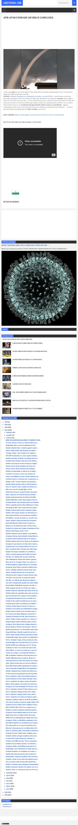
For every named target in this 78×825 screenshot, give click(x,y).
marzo (8, 783)
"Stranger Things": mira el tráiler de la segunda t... (21, 453)
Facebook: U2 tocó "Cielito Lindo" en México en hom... (22, 705)
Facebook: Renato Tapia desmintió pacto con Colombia (22, 502)
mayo (8, 778)
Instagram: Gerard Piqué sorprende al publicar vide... (22, 567)
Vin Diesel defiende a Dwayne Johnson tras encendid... (22, 564)
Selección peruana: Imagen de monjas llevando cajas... (22, 575)
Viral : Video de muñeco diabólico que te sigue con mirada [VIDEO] (29, 392)
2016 (6, 792)
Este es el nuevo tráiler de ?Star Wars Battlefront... (21, 762)
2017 (6, 430)
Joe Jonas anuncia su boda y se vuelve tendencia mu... (22, 443)
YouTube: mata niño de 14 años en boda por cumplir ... (22, 463)
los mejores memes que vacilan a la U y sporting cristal (27, 359)
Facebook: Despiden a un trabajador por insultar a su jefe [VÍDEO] (31, 96)
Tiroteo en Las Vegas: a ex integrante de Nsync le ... (21, 653)
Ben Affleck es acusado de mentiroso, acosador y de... (22, 518)
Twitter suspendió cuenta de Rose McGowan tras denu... (22, 505)
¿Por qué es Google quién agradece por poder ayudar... (22, 583)
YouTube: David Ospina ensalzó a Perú (17, 531)
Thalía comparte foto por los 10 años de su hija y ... (21, 588)
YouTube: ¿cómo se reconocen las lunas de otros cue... (22, 769)
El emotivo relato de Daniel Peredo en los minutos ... (21, 539)
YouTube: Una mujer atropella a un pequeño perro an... (22, 458)
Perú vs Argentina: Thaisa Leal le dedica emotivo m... (21, 676)
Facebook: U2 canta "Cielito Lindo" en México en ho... (21, 733)
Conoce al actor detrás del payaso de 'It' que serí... (21, 466)
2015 (6, 795)
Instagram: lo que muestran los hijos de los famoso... (22, 544)
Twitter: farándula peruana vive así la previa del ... (21, 572)
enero (8, 789)
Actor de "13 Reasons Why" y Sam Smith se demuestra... (22, 730)
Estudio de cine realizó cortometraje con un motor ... (22, 601)
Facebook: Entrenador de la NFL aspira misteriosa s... (22, 616)
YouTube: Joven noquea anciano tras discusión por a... (22, 513)
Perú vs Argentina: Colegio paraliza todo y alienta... (21, 694)
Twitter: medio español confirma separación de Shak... (22, 635)
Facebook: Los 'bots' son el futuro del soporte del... (21, 648)
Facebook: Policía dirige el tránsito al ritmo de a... (21, 606)
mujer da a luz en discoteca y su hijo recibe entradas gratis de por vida (31, 400)
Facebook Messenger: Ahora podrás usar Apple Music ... (22, 637)
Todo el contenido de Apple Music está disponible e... (22, 668)
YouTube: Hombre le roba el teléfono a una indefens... (22, 533)
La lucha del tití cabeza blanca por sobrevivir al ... (21, 738)
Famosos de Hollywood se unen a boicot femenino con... (22, 476)
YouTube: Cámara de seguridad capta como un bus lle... (22, 593)
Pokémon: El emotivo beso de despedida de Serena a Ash (26, 368)
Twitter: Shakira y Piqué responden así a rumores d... (22, 619)
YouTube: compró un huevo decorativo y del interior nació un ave (29, 351)
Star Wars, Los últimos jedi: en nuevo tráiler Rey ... (21, 557)
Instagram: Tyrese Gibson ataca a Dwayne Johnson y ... (22, 624)
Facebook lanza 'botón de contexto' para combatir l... (21, 603)
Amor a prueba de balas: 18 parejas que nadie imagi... (22, 549)
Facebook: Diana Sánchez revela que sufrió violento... (22, 461)
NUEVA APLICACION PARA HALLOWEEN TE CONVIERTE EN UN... (23, 440)
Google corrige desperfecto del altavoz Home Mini (21, 497)
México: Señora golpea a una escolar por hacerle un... (22, 684)
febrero (8, 786)
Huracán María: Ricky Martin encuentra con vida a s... (22, 585)
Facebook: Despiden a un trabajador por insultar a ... (21, 751)
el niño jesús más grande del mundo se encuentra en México (28, 376)
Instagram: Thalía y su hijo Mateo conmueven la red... (22, 720)
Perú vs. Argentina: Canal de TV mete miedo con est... (22, 689)
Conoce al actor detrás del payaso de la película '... (21, 469)
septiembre (9, 773)
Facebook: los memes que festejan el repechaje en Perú (22, 528)
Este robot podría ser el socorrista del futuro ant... (21, 725)
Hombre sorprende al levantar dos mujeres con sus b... (22, 767)
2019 (6, 425)
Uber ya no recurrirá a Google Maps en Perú (19, 489)
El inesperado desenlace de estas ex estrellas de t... (21, 598)
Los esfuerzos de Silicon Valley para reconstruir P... (21, 614)
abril (7, 781)
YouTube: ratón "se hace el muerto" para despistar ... (21, 482)
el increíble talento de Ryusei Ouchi (21, 384)
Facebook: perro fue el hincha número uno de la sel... (22, 546)
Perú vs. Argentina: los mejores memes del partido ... (22, 681)
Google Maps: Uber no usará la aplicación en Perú (20, 445)
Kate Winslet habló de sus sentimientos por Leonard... (22, 723)
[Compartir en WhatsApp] (15, 194)
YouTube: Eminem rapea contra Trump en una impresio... (22, 541)
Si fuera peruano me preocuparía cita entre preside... (22, 673)
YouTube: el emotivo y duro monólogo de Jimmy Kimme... (22, 764)
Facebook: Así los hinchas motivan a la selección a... (21, 744)
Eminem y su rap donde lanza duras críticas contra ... (22, 526)
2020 (6, 422)
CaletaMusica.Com (7, 804)
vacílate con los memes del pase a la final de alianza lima (17, 339)
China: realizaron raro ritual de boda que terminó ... (21, 494)
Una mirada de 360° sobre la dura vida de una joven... (22, 507)
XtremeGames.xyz (6, 806)
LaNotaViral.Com (12, 3)
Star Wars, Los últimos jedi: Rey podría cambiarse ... (21, 580)
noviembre (9, 435)
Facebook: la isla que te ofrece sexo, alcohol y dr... (21, 474)
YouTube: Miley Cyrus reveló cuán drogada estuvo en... (22, 500)
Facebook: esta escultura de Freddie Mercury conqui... (22, 609)
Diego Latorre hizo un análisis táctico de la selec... (21, 715)
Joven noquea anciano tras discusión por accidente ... (22, 515)
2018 (6, 427)
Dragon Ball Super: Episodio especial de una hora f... (21, 632)
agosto (8, 775)
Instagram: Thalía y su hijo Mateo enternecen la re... (21, 746)
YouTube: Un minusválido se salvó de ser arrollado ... (21, 471)
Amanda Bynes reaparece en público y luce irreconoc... (22, 756)
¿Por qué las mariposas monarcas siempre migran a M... (22, 702)
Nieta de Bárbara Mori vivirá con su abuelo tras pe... (21, 707)
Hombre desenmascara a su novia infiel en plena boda (22, 629)
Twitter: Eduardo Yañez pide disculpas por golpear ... (21, 450)
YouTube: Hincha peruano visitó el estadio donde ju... (21, 484)
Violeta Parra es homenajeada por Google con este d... (22, 718)
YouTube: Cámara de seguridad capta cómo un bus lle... (22, 590)
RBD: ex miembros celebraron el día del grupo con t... (22, 655)
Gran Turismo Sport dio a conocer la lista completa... (22, 596)
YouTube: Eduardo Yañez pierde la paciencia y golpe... (21, 510)
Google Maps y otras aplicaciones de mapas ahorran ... (22, 749)
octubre (8, 438)
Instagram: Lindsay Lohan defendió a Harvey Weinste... (22, 536)
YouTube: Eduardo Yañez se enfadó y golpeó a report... (22, 448)
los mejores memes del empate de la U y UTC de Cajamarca (27, 408)
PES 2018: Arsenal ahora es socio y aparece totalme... (22, 456)
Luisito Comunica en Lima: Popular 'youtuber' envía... (21, 679)
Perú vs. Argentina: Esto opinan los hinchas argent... (22, 697)
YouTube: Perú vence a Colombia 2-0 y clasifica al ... (21, 552)
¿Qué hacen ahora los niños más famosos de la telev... (22, 660)
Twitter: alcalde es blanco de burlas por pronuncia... (21, 520)
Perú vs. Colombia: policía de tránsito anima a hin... (21, 570)
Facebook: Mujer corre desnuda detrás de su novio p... (22, 642)
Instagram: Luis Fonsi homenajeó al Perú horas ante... (22, 686)
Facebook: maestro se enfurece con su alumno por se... (22, 479)
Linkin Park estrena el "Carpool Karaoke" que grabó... (22, 492)
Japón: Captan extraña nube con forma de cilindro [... (22, 663)
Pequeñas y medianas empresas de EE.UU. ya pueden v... (22, 699)
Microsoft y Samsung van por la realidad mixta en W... (22, 728)
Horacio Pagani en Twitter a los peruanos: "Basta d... (21, 627)
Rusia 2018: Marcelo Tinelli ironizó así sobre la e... (21, 523)
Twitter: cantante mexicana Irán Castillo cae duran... (21, 554)
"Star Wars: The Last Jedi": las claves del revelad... (21, 578)
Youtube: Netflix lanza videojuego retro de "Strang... (21, 645)
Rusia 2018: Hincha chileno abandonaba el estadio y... (22, 666)
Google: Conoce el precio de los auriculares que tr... (21, 611)
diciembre (9, 432)
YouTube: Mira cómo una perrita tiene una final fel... (21, 754)
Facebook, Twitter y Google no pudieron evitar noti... (21, 736)
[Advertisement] (39, 32)
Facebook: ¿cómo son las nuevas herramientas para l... (22, 759)
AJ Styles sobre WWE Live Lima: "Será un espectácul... (21, 741)
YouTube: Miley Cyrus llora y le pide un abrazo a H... (21, 658)
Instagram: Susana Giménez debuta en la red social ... (22, 712)
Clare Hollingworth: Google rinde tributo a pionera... (21, 559)
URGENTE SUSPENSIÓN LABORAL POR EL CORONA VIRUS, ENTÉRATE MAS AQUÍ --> (25, 245)
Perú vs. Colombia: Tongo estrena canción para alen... (22, 640)
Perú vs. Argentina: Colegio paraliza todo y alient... (21, 692)
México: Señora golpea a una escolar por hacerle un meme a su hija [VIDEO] (39, 115)
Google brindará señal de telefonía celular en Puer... (21, 622)
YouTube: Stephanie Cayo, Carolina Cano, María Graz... (22, 671)
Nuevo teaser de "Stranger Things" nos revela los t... (21, 562)
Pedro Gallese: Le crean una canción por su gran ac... (22, 650)
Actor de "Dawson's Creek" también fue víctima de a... (22, 487)
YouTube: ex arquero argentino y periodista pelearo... (21, 710)
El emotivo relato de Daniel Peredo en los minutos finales (27, 343)
